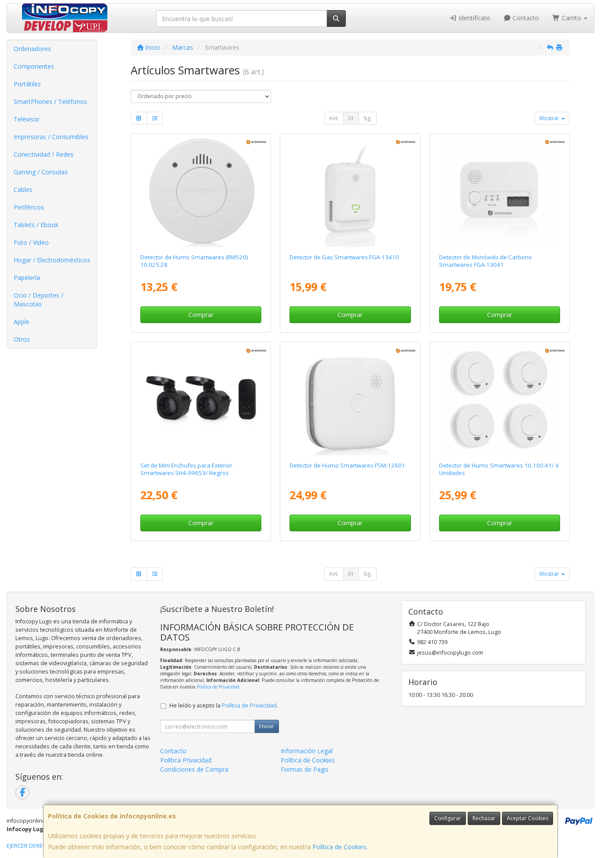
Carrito (571, 18)
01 (351, 118)
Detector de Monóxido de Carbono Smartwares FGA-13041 (485, 261)
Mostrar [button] (550, 118)
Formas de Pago (304, 769)
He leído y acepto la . (223, 705)
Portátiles (27, 84)
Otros (22, 339)
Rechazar (484, 818)
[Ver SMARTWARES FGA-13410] (350, 191)
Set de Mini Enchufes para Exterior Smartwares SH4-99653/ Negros (186, 469)
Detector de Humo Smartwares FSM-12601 (347, 465)
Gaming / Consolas (41, 172)
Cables (23, 189)
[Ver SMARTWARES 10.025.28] (200, 191)
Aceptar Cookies (527, 818)
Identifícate (473, 18)
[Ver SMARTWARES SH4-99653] (200, 400)
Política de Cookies (339, 847)
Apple (21, 321)
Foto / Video (31, 242)
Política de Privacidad (218, 687)
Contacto (525, 18)
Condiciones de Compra (194, 769)
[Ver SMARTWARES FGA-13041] (499, 191)
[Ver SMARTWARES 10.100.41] (499, 400)
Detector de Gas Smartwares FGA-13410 (344, 257)
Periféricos (29, 207)
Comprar (200, 314)
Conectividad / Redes (43, 154)
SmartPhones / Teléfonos (50, 101)
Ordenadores (32, 48)
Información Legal (307, 751)
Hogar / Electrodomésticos (52, 260)
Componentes (34, 66)
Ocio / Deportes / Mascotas (38, 299)
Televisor (27, 119)
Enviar (266, 726)
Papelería (27, 277)
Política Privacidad (186, 760)
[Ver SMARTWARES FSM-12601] (350, 400)
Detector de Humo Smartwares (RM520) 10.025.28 (194, 261)
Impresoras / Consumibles (51, 137)
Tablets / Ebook (36, 225)
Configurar (447, 818)
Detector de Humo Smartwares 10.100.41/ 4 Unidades (499, 469)
